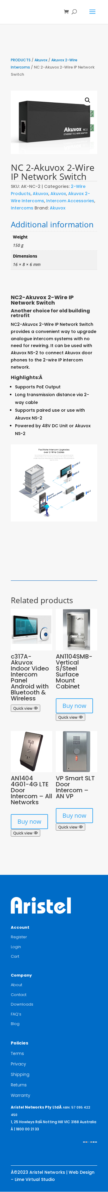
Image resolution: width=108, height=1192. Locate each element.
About (16, 985)
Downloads (22, 1004)
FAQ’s (16, 1014)
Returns (19, 1085)
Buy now (74, 706)
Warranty (20, 1095)
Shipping (20, 1074)
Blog (15, 1024)
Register (19, 937)
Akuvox (40, 60)
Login (16, 947)
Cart (15, 956)
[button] (87, 100)
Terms (17, 1053)
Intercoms (22, 208)
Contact (18, 995)
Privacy (18, 1064)
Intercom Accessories (70, 201)
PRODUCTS (21, 60)
